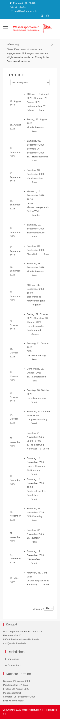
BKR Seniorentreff (36, 376)
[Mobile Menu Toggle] (5, 28)
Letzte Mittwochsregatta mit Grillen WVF (38, 207)
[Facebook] (47, 15)
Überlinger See (35, 178)
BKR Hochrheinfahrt (37, 156)
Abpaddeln (32, 254)
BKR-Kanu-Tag (34, 516)
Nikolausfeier (33, 559)
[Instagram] (42, 15)
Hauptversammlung (37, 419)
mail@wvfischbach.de (25, 11)
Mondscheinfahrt (35, 127)
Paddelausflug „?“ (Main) (16, 685)
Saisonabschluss (35, 232)
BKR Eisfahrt (33, 537)
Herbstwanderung (36, 398)
